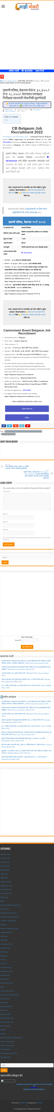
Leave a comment (10, 111)
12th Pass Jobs (5, 858)
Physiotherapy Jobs (7, 1018)
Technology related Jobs (9, 1053)
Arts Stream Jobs (6, 889)
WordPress (23, 1103)
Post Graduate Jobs (7, 1022)
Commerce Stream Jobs (8, 921)
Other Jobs (4, 1002)
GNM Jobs (4, 940)
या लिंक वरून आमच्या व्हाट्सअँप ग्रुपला (33, 193)
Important (4, 956)
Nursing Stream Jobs (7, 991)
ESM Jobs (4, 936)
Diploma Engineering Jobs (10, 928)
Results (3, 1034)
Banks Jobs (4, 897)
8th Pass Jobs (5, 870)
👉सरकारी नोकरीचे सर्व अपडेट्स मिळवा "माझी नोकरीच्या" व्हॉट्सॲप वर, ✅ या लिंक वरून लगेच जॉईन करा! (27, 104)
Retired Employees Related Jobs (11, 1038)
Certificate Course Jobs (8, 913)
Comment (7, 491)
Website (5, 530)
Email (5, 522)
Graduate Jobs (5, 948)
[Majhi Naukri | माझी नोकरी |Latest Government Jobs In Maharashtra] (27, 6)
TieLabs (39, 1103)
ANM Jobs (4, 878)
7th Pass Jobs (5, 866)
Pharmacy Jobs (6, 1014)
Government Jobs (6, 944)
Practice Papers (6, 1026)
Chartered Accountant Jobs (10, 917)
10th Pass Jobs (5, 854)
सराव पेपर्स (40, 71)
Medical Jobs (5, 975)
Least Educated (6, 967)
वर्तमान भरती (14, 71)
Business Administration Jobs (10, 905)
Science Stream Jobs (7, 1041)
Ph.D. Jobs (4, 1010)
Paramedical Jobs (6, 1006)
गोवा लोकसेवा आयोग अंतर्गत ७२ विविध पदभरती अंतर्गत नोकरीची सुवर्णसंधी (17, 466)
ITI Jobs (3, 960)
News (2, 987)
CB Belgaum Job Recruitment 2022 (15, 137)
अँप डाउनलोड (27, 71)
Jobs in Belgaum (8, 434)
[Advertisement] (27, 41)
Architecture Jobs (6, 886)
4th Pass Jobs (5, 862)
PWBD (3, 1030)
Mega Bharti (5, 979)
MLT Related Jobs (7, 983)
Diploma (3, 924)
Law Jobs (4, 963)
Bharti (3, 901)
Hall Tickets (5, 952)
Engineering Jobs (6, 932)
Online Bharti (12, 81)
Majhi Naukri (9, 109)
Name (5, 514)
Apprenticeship (6, 882)
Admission (4, 874)
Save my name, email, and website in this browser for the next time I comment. (27, 539)
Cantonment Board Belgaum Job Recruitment (23, 431)
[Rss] (27, 1105)
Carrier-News (5, 909)
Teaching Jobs (5, 1049)
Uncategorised (5, 1057)
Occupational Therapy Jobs (10, 995)
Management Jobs (7, 971)
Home (4, 81)
